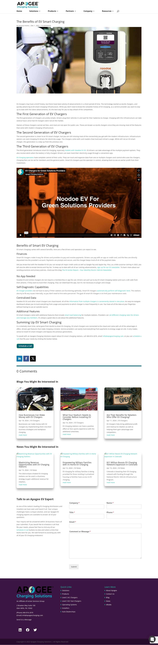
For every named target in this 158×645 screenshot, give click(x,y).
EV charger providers (25, 291)
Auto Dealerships (68, 612)
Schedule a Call (25, 346)
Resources (106, 11)
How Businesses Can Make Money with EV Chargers (32, 416)
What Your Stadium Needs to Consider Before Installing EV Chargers (77, 417)
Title (72, 512)
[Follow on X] (33, 359)
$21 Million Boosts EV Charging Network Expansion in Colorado (122, 463)
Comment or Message (80, 531)
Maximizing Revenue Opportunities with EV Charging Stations (34, 464)
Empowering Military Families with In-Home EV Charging (77, 463)
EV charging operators (25, 157)
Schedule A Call (23, 530)
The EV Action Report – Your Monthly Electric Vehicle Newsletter (87, 270)
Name (110, 503)
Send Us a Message (24, 619)
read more (23, 435)
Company (88, 11)
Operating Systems (69, 605)
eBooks (109, 605)
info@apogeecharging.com (113, 336)
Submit (74, 567)
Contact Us (110, 594)
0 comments (46, 25)
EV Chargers (35, 420)
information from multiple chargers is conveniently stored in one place (96, 301)
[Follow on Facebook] (26, 359)
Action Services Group (35, 601)
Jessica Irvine (24, 25)
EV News (33, 470)
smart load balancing (73, 315)
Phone (110, 512)
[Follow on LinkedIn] (19, 359)
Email (72, 522)
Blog (107, 597)
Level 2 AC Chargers (69, 597)
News (108, 601)
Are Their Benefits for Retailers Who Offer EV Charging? (121, 416)
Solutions (33, 11)
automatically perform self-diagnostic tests (113, 291)
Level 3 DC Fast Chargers (71, 601)
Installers (65, 608)
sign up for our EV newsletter (108, 267)
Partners (70, 11)
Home (19, 11)
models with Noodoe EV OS (75, 150)
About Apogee (111, 590)
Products (52, 11)
